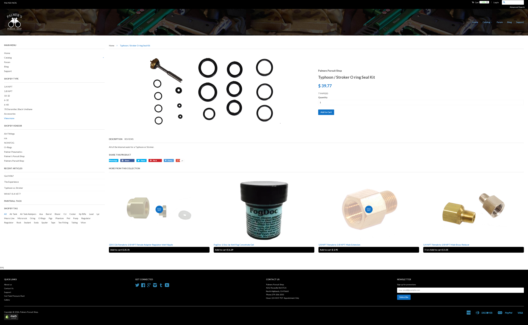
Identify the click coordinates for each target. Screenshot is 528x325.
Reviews (129, 139)
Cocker (72, 214)
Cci (65, 214)
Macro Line (9, 218)
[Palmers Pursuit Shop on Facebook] (143, 286)
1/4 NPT (8, 86)
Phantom (59, 218)
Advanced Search (518, 7)
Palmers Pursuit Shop (14, 160)
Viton (83, 222)
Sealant (27, 222)
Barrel (49, 214)
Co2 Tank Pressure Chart (14, 296)
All (5, 214)
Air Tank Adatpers (28, 214)
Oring (32, 218)
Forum (500, 22)
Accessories (10, 113)
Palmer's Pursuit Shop (14, 156)
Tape (53, 222)
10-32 (7, 95)
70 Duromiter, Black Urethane (18, 109)
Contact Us (8, 288)
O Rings (42, 218)
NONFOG (9, 142)
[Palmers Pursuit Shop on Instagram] (155, 286)
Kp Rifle (82, 214)
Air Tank (13, 214)
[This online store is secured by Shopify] (11, 319)
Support (520, 22)
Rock (18, 222)
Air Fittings (9, 133)
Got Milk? (9, 176)
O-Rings (8, 147)
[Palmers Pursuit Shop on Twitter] (137, 286)
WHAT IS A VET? (12, 193)
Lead (91, 214)
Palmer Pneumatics (13, 151)
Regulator (86, 218)
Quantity (323, 97)
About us (8, 284)
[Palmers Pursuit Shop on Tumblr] (161, 286)
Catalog (487, 22)
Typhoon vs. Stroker (13, 188)
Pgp (50, 218)
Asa (41, 214)
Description (115, 139)
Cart (477, 2)
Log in (496, 2)
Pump (75, 218)
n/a (5, 138)
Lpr (98, 214)
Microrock (22, 218)
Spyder (45, 222)
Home (475, 22)
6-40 (6, 104)
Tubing (74, 222)
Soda (36, 222)
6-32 (6, 100)
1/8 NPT (8, 91)
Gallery (7, 300)
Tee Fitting (63, 222)
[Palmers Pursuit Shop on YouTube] (167, 286)
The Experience (11, 181)
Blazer (58, 214)
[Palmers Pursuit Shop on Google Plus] (149, 286)
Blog (509, 22)
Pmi (68, 218)
